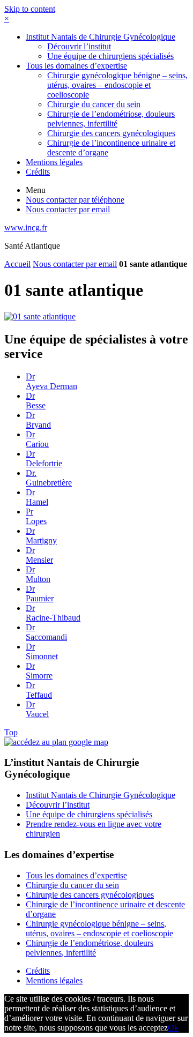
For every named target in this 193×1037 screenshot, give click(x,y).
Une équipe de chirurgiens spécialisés (110, 56)
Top (11, 732)
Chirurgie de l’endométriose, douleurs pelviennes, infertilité (111, 118)
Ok (173, 1027)
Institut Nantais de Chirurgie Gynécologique (100, 36)
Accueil (17, 263)
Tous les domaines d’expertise (76, 65)
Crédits (38, 171)
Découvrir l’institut (79, 46)
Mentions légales (54, 162)
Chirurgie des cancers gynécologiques (111, 133)
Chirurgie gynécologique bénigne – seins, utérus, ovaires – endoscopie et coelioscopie (117, 85)
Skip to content (29, 8)
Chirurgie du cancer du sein (93, 104)
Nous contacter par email (75, 263)
